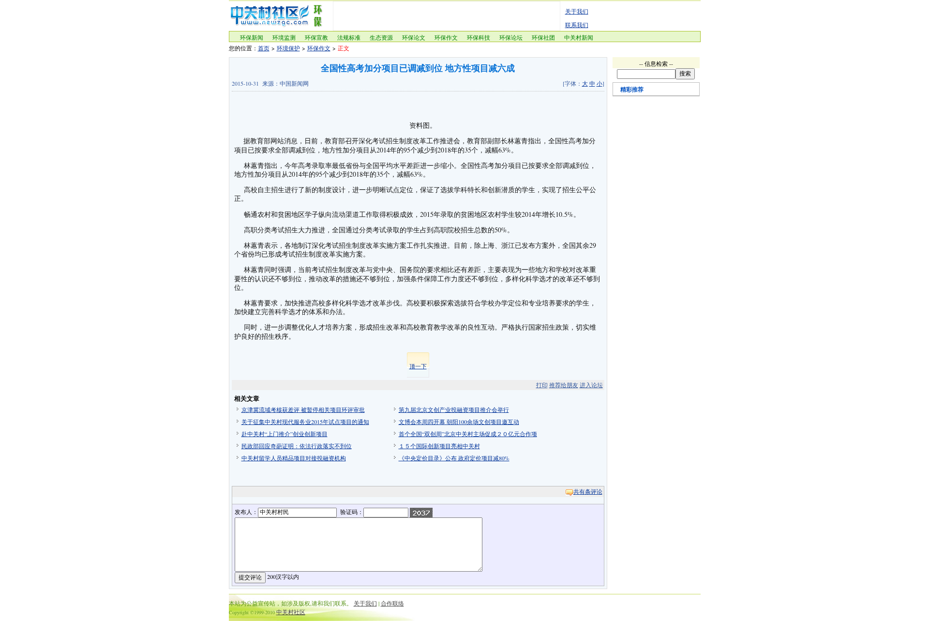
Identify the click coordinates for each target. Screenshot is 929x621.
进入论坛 (591, 385)
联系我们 (576, 25)
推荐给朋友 (563, 385)
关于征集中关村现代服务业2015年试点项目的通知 (305, 421)
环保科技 (478, 37)
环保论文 (413, 37)
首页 (264, 48)
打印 (542, 385)
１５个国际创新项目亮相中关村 (439, 446)
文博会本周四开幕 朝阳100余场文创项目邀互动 (459, 421)
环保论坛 (511, 37)
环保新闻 (251, 37)
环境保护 (288, 48)
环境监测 (284, 37)
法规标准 (348, 37)
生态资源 (381, 37)
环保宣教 (316, 37)
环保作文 (446, 37)
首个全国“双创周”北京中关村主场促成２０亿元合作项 (468, 434)
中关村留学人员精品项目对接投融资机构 (293, 458)
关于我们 (576, 11)
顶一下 (418, 366)
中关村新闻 (578, 37)
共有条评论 (587, 491)
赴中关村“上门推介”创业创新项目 (284, 434)
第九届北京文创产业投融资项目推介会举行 (454, 409)
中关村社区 (290, 612)
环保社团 (543, 37)
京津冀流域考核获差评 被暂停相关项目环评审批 (303, 409)
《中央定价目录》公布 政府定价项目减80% (454, 458)
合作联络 (392, 603)
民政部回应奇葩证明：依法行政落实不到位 (296, 446)
